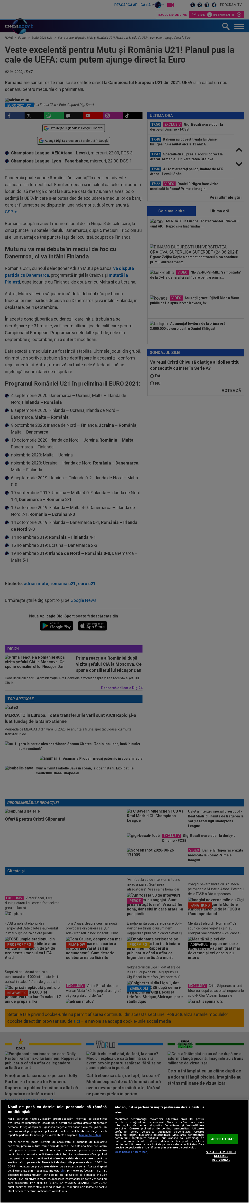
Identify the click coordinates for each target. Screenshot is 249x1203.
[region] (124, 1151)
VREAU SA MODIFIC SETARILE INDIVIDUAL (221, 1156)
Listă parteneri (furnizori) (131, 1152)
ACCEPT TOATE (222, 1139)
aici (63, 1170)
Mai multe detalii (90, 1135)
